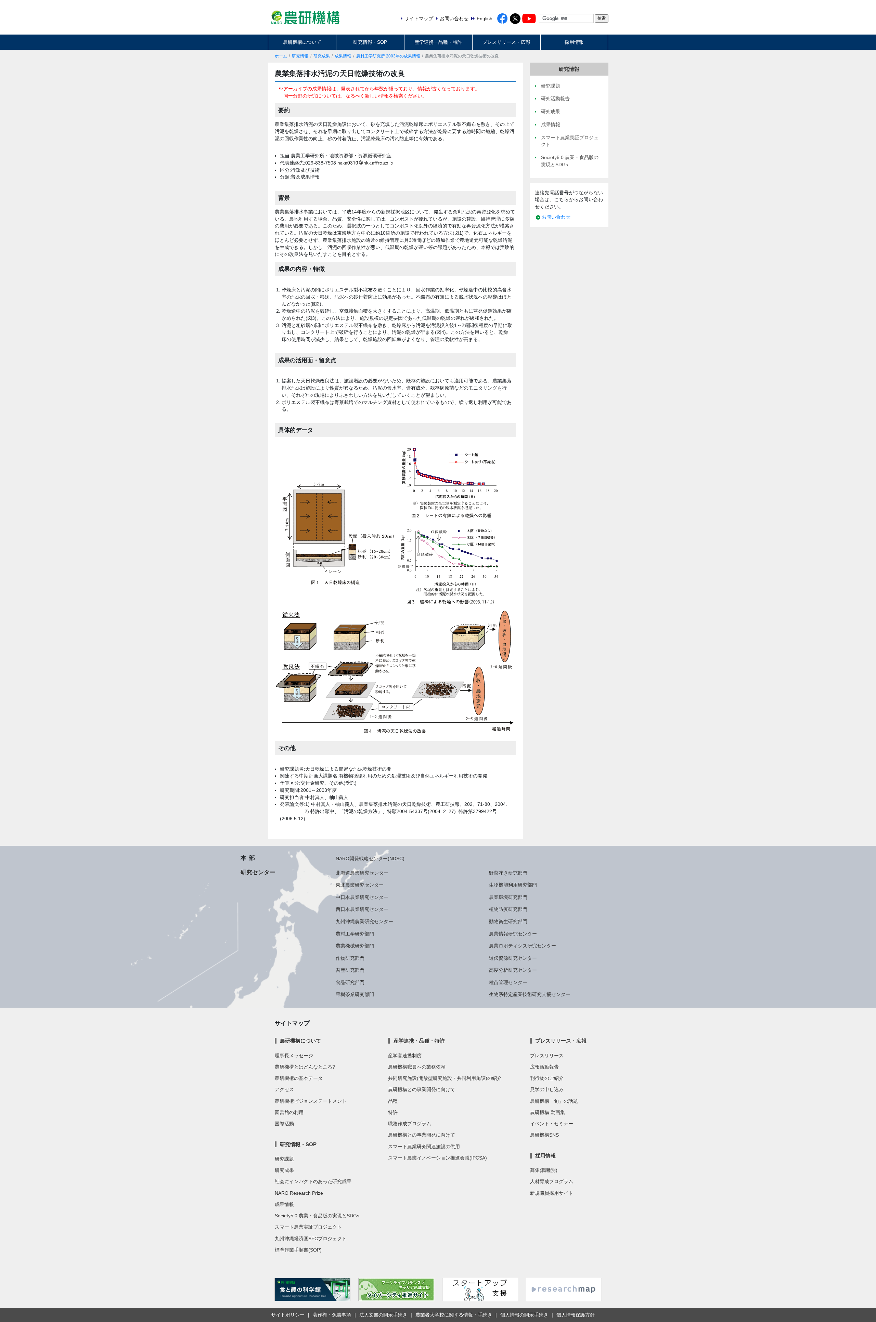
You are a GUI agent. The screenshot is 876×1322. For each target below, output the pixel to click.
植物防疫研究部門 (508, 909)
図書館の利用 (289, 1112)
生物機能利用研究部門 (513, 885)
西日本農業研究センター (362, 909)
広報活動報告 (544, 1067)
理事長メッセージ (294, 1055)
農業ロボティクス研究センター (522, 945)
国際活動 (284, 1123)
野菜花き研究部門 (508, 873)
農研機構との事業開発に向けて (421, 1089)
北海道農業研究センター (362, 873)
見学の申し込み (547, 1089)
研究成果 (321, 56)
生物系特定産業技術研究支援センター (529, 994)
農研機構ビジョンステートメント (311, 1101)
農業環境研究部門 (508, 897)
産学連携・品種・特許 (438, 42)
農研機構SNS (544, 1135)
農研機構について (302, 42)
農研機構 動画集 (547, 1112)
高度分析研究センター (513, 970)
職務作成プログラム (409, 1123)
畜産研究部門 (350, 970)
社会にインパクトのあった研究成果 (313, 1181)
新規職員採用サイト (551, 1193)
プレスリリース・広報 (506, 42)
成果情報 (343, 56)
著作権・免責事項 (332, 1315)
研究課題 (284, 1159)
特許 (393, 1112)
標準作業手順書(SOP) (298, 1250)
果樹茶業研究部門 (355, 994)
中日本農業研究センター (362, 897)
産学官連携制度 (405, 1055)
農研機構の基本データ (299, 1078)
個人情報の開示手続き (524, 1315)
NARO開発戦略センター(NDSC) (370, 858)
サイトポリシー (288, 1315)
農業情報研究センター (513, 934)
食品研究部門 (350, 982)
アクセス (284, 1089)
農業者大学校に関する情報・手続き (453, 1315)
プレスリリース (547, 1055)
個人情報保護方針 (575, 1315)
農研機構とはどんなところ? (305, 1067)
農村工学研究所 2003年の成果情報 (388, 56)
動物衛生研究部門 (508, 921)
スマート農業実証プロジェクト (308, 1227)
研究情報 (300, 56)
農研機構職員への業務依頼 (417, 1067)
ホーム (281, 56)
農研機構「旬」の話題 (554, 1101)
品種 (393, 1101)
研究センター (258, 872)
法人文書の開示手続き (383, 1315)
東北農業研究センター (360, 885)
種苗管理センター (508, 982)
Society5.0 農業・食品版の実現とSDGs (317, 1215)
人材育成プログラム (551, 1181)
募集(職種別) (543, 1170)
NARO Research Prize (299, 1193)
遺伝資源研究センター (513, 958)
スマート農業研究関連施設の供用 (424, 1146)
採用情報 (574, 42)
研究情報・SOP (370, 42)
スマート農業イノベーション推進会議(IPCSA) (437, 1158)
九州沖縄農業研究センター (364, 921)
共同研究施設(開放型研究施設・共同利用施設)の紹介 (445, 1078)
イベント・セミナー (551, 1123)
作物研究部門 (350, 958)
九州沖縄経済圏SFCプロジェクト (311, 1238)
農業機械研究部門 (355, 945)
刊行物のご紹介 (547, 1078)
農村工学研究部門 (355, 934)
